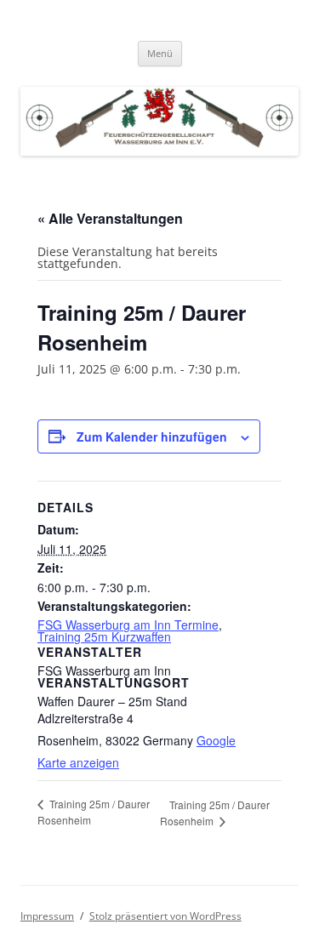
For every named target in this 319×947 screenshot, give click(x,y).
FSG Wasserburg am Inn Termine (128, 624)
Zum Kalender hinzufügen (152, 436)
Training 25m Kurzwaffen (104, 636)
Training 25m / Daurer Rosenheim (215, 812)
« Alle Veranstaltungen (110, 218)
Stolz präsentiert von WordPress (165, 916)
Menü (160, 53)
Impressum (47, 916)
